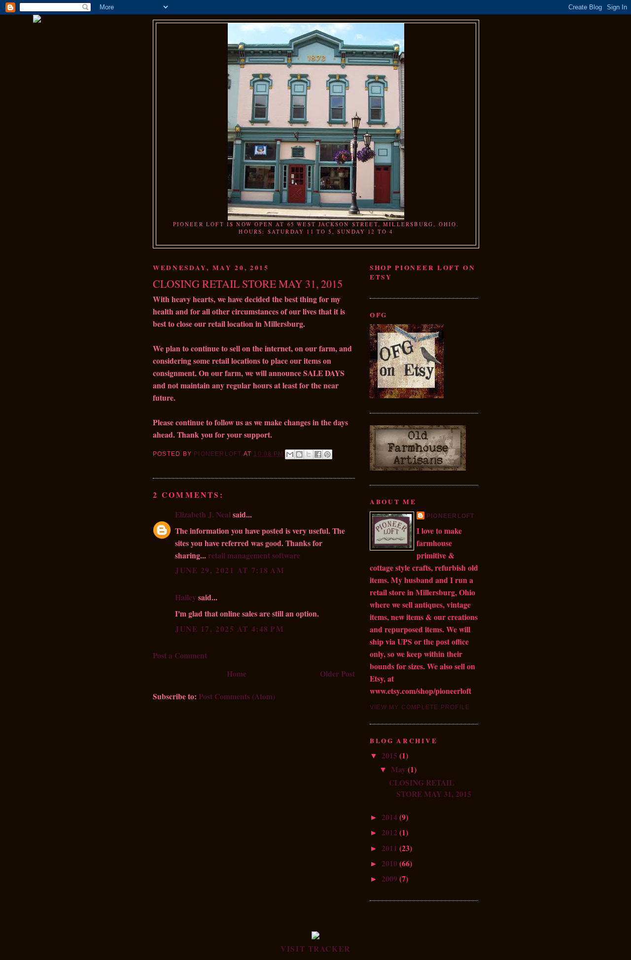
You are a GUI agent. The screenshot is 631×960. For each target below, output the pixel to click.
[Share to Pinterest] (327, 454)
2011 (390, 848)
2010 (390, 863)
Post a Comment (180, 655)
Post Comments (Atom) (237, 696)
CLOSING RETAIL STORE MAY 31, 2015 (430, 788)
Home (236, 673)
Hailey (185, 597)
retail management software (254, 555)
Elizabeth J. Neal (203, 514)
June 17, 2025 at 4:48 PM (229, 628)
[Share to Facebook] (318, 454)
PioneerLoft (450, 516)
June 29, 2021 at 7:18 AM (229, 570)
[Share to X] (309, 454)
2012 (390, 832)
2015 (390, 755)
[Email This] (290, 454)
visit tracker (315, 948)
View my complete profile (420, 707)
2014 (390, 817)
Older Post (337, 673)
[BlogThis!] (299, 454)
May (399, 769)
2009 (390, 878)
